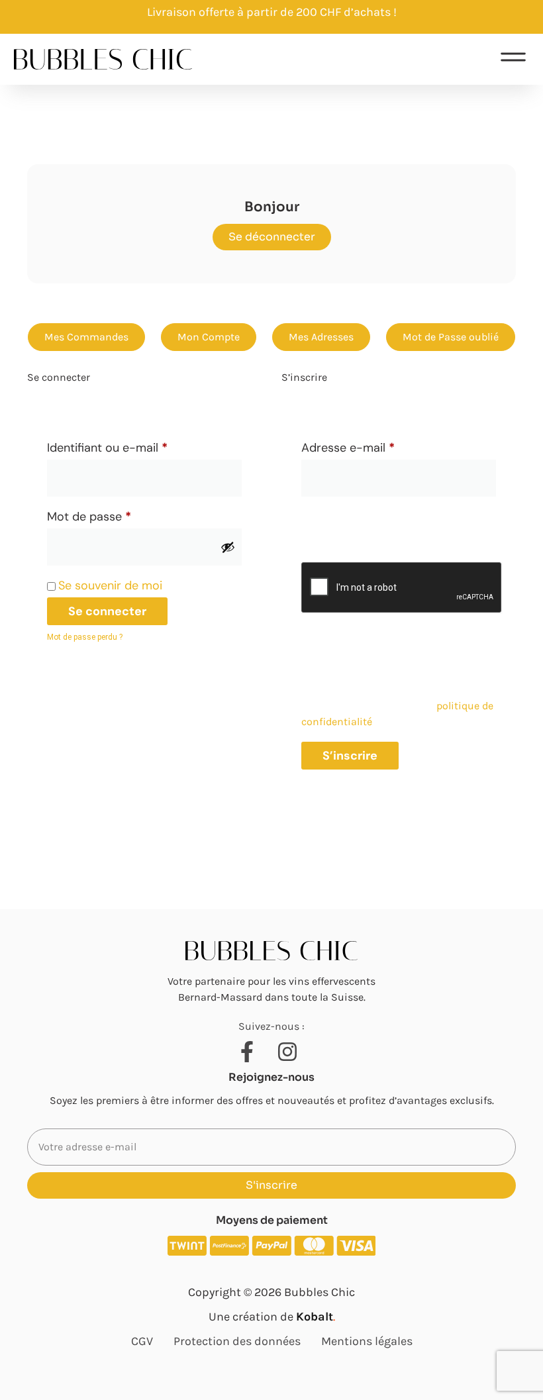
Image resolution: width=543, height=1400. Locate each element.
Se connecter (107, 611)
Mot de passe (119, 515)
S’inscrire (349, 756)
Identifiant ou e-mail (137, 446)
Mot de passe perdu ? (85, 637)
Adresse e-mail (378, 446)
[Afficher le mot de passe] (228, 547)
